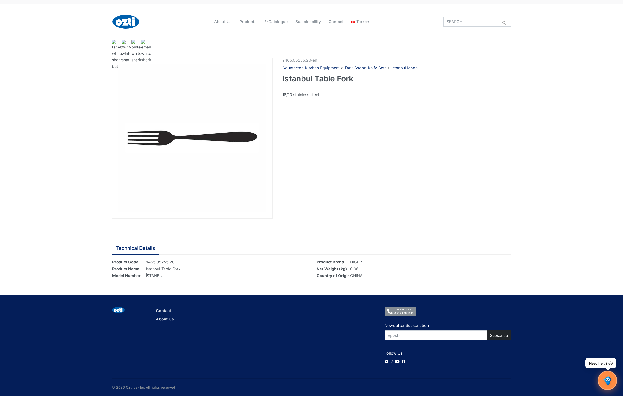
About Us (223, 21)
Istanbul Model (405, 67)
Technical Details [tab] (135, 248)
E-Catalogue (276, 21)
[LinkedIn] (387, 362)
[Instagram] (392, 362)
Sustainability (308, 21)
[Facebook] (404, 362)
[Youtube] (398, 362)
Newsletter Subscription (407, 325)
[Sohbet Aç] (607, 380)
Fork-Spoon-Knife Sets (365, 67)
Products (248, 21)
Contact (336, 21)
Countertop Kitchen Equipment (311, 67)
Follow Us (394, 353)
